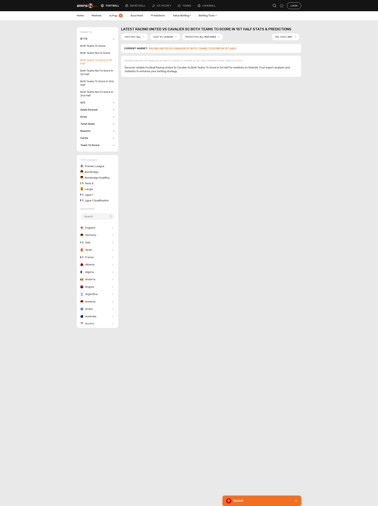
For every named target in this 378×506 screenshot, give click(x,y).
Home (80, 15)
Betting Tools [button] (207, 15)
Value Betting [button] (181, 15)
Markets (97, 15)
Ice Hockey (164, 5)
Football (112, 5)
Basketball (137, 5)
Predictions (158, 15)
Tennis (187, 5)
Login (294, 5)
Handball (209, 5)
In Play (115, 15)
